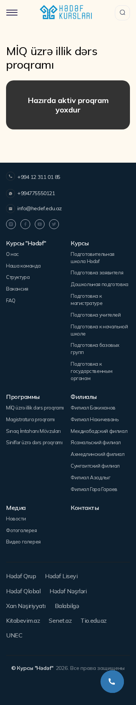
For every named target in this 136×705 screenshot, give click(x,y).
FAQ (10, 300)
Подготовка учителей (96, 315)
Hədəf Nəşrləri (68, 591)
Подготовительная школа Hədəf (92, 257)
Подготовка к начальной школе (99, 330)
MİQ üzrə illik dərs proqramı (35, 408)
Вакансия (17, 289)
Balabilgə (67, 606)
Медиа (16, 508)
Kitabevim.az (23, 620)
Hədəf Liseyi (61, 576)
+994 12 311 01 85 (38, 177)
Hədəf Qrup (21, 576)
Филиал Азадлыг (91, 477)
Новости (16, 519)
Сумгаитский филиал (95, 466)
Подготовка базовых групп (95, 348)
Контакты (85, 508)
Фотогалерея (21, 530)
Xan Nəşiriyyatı (26, 606)
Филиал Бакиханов (93, 408)
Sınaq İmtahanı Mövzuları (33, 431)
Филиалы (84, 397)
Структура (18, 277)
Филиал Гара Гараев (94, 489)
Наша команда (23, 266)
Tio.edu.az (93, 620)
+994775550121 (36, 193)
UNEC (14, 635)
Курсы (80, 243)
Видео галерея (23, 542)
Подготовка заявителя (97, 272)
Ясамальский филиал (96, 442)
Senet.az (60, 620)
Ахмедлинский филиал (98, 454)
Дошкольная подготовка (99, 284)
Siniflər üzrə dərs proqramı (34, 442)
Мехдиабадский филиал (99, 431)
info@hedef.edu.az (39, 208)
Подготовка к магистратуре (86, 299)
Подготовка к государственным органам (91, 371)
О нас (12, 254)
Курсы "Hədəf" (26, 243)
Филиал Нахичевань (94, 419)
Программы (23, 397)
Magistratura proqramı (30, 419)
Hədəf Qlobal (23, 591)
